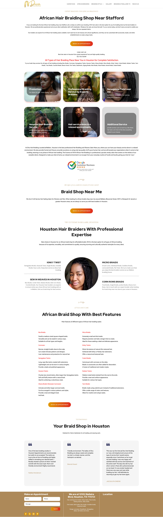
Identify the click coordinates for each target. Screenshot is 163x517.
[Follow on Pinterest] (37, 513)
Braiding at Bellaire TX (122, 4)
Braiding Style (96, 4)
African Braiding (83, 4)
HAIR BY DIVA (71, 4)
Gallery (109, 4)
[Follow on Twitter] (29, 513)
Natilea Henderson (34, 473)
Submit (56, 509)
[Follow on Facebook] (25, 513)
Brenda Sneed (72, 464)
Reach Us (135, 4)
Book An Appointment (81, 44)
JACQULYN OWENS (113, 481)
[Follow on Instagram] (33, 513)
